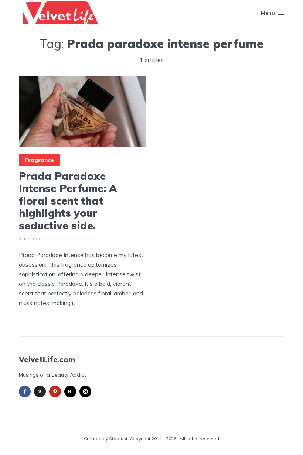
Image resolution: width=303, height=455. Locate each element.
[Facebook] (25, 391)
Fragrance (39, 160)
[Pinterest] (55, 391)
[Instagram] (85, 391)
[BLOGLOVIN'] (70, 391)
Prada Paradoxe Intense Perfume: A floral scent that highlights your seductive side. (68, 201)
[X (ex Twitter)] (40, 391)
